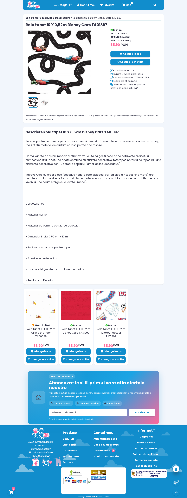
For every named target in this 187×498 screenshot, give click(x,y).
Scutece (68, 462)
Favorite (108, 5)
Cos (128, 5)
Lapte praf (69, 444)
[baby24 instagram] (46, 463)
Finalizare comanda (106, 456)
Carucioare (70, 450)
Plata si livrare (146, 442)
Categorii (63, 5)
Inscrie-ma (142, 412)
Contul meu (87, 5)
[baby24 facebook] (36, 463)
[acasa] (27, 18)
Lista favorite (104, 450)
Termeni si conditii (146, 460)
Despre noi (146, 436)
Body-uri (68, 439)
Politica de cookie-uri (146, 454)
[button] (176, 469)
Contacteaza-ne (146, 466)
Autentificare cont (105, 439)
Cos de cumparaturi (106, 444)
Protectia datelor (146, 448)
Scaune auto (71, 456)
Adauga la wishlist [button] (131, 62)
